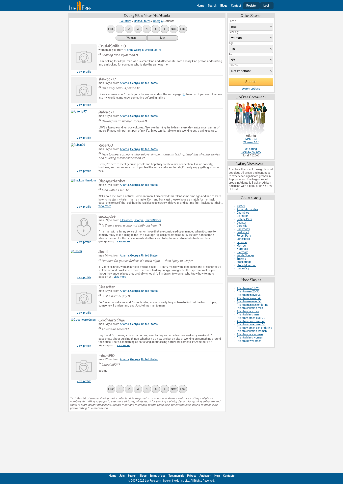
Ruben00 (105, 145)
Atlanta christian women (252, 331)
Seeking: (234, 32)
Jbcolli (103, 252)
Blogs (223, 5)
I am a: (233, 21)
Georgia (139, 50)
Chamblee (243, 212)
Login (266, 5)
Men (163, 38)
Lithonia (242, 242)
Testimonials (176, 475)
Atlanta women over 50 (251, 324)
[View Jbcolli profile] (84, 263)
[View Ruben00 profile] (84, 156)
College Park (244, 219)
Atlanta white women (250, 334)
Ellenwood (126, 220)
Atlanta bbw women (249, 341)
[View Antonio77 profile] (84, 123)
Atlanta (128, 50)
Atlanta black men (248, 314)
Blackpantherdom (111, 181)
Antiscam (205, 475)
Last (183, 29)
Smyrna (241, 258)
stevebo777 (107, 79)
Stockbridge (244, 262)
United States (153, 50)
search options (251, 88)
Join (122, 475)
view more (104, 206)
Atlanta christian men (250, 308)
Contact (236, 5)
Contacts (228, 475)
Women (131, 38)
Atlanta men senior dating (252, 305)
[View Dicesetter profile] (84, 298)
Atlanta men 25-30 (248, 291)
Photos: (233, 65)
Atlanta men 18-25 (248, 288)
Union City (243, 268)
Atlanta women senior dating (254, 328)
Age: (231, 43)
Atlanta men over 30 (249, 295)
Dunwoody (243, 229)
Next (174, 29)
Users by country (251, 152)
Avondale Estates (247, 209)
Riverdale (242, 252)
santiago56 (107, 216)
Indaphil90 (106, 355)
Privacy (191, 475)
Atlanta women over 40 (251, 321)
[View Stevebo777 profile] (84, 90)
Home (200, 5)
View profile (84, 71)
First (111, 29)
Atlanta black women (250, 337)
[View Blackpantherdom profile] (84, 192)
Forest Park (244, 235)
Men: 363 (251, 139)
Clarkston (243, 216)
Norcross (242, 249)
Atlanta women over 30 (251, 318)
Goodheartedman (111, 320)
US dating (251, 149)
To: (230, 54)
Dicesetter (106, 287)
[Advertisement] (171, 443)
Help (217, 475)
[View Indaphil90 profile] (84, 367)
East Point (243, 232)
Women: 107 (251, 142)
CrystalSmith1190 (112, 46)
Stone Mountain (246, 265)
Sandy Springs (245, 255)
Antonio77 (106, 112)
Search (212, 5)
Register (251, 5)
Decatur (241, 222)
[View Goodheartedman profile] (84, 331)
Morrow (241, 245)
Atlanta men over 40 (249, 298)
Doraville (242, 226)
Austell (241, 206)
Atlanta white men (248, 311)
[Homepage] (80, 5)
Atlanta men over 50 (249, 301)
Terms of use (157, 475)
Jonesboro (243, 239)
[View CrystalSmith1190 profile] (84, 57)
